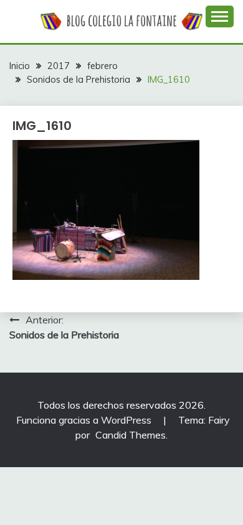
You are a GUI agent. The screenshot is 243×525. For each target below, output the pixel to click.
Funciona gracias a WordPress (85, 420)
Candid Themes (130, 435)
